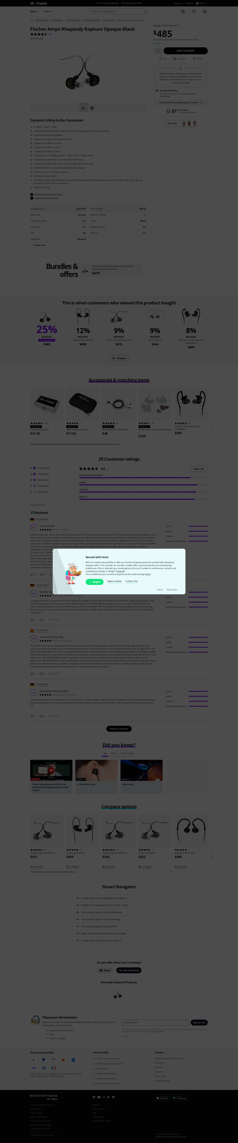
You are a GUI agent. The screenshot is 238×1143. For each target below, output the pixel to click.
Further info (131, 581)
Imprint (160, 589)
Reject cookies (114, 581)
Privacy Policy (171, 589)
